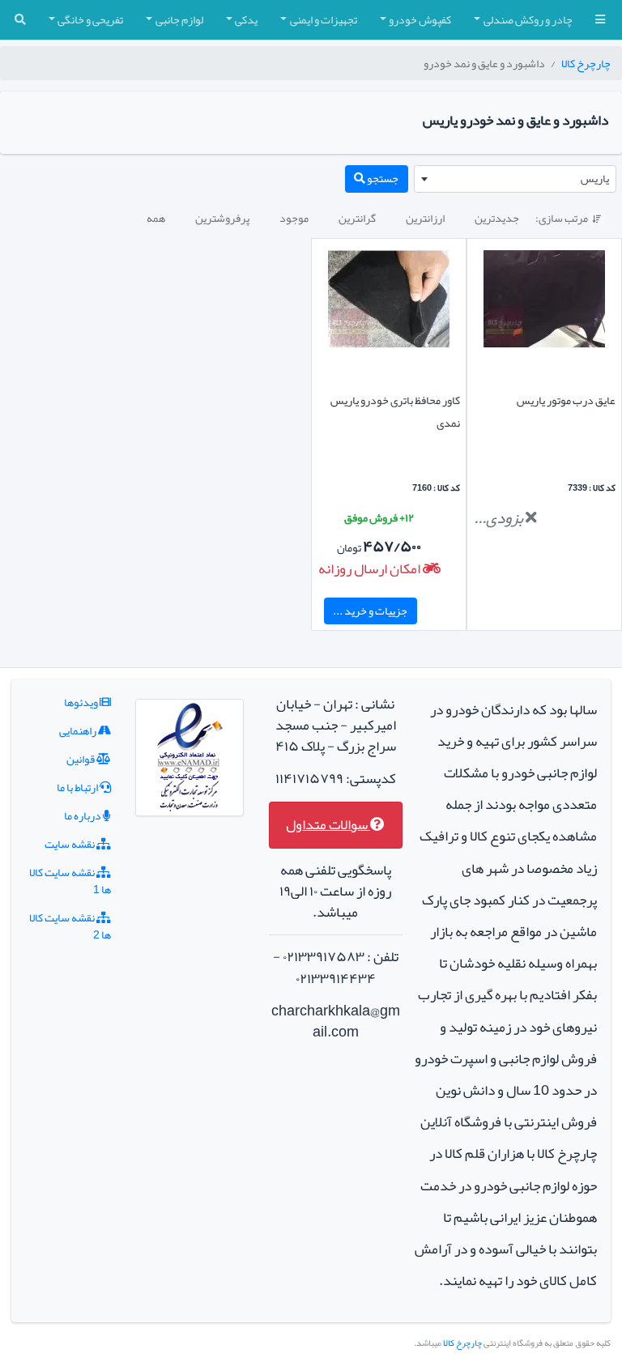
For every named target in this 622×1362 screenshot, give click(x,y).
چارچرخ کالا (586, 63)
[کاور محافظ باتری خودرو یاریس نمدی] (388, 302)
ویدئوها (82, 702)
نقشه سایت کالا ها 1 (70, 880)
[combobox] (515, 179)
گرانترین (357, 217)
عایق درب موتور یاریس (566, 400)
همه (156, 217)
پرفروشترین (222, 217)
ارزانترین (425, 217)
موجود (294, 217)
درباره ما (83, 815)
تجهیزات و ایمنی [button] (323, 19)
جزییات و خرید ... (370, 610)
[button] (600, 20)
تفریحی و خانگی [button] (90, 19)
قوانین (81, 758)
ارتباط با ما (78, 787)
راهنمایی (78, 730)
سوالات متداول (328, 825)
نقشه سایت (70, 843)
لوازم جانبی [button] (179, 19)
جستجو (381, 178)
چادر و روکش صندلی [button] (528, 19)
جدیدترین (497, 217)
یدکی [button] (246, 19)
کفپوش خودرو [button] (420, 19)
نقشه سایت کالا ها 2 (70, 926)
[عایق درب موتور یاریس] (544, 302)
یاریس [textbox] (595, 178)
